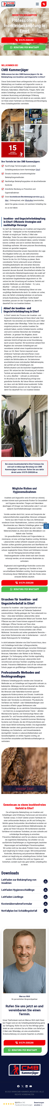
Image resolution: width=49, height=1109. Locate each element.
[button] (46, 526)
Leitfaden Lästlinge (12, 896)
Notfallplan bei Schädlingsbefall (19, 910)
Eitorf (38, 170)
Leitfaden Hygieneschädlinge (18, 889)
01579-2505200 (43, 4)
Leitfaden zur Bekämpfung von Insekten (18, 881)
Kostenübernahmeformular (16, 903)
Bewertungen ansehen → (39, 1104)
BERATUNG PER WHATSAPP (26, 47)
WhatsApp (29, 200)
